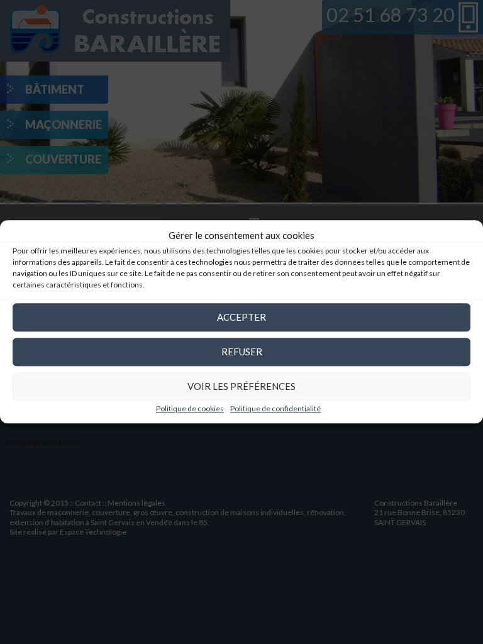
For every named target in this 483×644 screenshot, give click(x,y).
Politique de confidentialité (275, 408)
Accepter (241, 317)
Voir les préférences (241, 386)
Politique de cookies (190, 408)
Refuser (241, 351)
